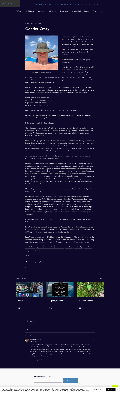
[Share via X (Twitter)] (31, 262)
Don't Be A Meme (86, 301)
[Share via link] (40, 262)
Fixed (20, 301)
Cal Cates (7, 3)
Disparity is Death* (56, 301)
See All (102, 278)
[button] (102, 11)
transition (88, 247)
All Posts (18, 11)
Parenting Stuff (76, 11)
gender (39, 247)
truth (36, 251)
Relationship (52, 11)
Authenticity (41, 11)
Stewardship (64, 11)
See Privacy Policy (83, 391)
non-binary (69, 247)
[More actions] (93, 23)
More (94, 11)
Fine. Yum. (111, 390)
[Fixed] (29, 289)
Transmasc (60, 247)
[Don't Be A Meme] (90, 289)
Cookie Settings (98, 390)
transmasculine (49, 247)
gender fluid (30, 247)
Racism (86, 11)
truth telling (78, 247)
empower (29, 251)
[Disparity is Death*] (60, 289)
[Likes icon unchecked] (31, 360)
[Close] (118, 389)
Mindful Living (29, 11)
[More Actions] (93, 340)
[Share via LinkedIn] (35, 262)
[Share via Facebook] (26, 262)
